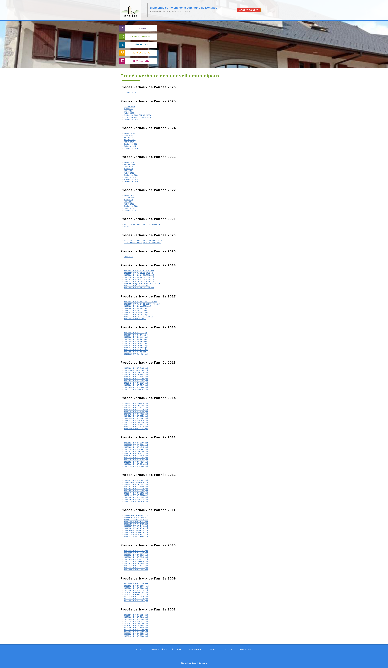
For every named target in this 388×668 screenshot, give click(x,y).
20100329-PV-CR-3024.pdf (136, 566)
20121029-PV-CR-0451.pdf (136, 484)
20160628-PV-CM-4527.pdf (136, 343)
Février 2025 (129, 107)
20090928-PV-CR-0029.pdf (136, 588)
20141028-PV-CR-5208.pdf (136, 405)
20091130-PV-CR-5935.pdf (136, 584)
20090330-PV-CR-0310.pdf (136, 597)
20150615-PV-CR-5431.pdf (136, 381)
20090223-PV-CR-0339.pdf (136, 599)
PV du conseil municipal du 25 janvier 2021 (143, 224)
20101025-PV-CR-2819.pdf (136, 555)
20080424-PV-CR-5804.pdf (136, 626)
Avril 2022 (128, 200)
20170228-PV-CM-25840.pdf (136, 315)
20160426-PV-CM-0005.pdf (136, 348)
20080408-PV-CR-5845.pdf (136, 628)
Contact (213, 649)
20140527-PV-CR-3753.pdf (136, 416)
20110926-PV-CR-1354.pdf (136, 522)
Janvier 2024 (129, 133)
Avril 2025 (128, 109)
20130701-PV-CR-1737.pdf (136, 453)
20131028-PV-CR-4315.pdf (136, 447)
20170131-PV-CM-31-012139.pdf (138, 317)
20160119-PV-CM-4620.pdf (136, 354)
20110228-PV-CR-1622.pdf (136, 534)
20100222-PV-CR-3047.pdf (136, 568)
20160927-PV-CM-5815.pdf (136, 339)
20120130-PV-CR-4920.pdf (136, 501)
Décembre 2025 (131, 119)
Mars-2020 (128, 257)
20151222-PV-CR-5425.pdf (136, 368)
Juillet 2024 (129, 142)
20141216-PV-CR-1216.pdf (136, 403)
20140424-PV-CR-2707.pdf (136, 418)
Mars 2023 (128, 167)
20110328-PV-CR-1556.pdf (136, 532)
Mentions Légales (159, 649)
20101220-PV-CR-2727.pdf (136, 551)
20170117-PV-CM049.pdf (135, 319)
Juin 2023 (128, 171)
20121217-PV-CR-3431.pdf (136, 480)
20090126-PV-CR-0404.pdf (136, 601)
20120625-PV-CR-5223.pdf (136, 491)
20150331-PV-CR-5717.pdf (136, 385)
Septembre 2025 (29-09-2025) (137, 117)
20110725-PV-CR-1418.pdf (136, 524)
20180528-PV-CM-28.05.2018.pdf (139, 281)
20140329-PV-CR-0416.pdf (136, 420)
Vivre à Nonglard (141, 36)
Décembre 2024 (131, 148)
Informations (141, 61)
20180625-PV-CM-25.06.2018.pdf (139, 279)
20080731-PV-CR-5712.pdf (136, 621)
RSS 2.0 (228, 649)
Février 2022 (129, 198)
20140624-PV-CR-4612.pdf (136, 414)
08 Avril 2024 (129, 138)
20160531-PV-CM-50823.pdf (136, 345)
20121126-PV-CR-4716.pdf (136, 482)
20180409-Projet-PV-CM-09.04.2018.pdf (142, 284)
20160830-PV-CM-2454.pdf (136, 341)
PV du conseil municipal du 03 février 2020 (143, 241)
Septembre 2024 (131, 144)
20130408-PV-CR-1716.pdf (136, 460)
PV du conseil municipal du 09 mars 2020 (142, 243)
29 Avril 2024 (129, 140)
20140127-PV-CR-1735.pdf (136, 427)
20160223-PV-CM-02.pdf (135, 352)
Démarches (141, 44)
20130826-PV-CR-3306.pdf (136, 451)
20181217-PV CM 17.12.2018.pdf (139, 271)
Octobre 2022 (130, 208)
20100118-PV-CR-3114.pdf (136, 570)
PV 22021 (128, 227)
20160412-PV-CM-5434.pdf (136, 350)
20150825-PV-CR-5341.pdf (136, 377)
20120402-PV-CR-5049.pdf (136, 497)
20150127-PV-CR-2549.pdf (136, 389)
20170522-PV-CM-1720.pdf (136, 310)
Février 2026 (130, 93)
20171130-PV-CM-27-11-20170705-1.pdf (142, 304)
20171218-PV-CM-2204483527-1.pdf (140, 302)
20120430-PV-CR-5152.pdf (136, 493)
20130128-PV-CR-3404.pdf (136, 466)
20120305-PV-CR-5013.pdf (136, 499)
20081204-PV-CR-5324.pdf (136, 615)
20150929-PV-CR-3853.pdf (136, 374)
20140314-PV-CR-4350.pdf (136, 422)
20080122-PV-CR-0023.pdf (136, 636)
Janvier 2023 (129, 162)
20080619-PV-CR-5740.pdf (136, 623)
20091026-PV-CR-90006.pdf (136, 586)
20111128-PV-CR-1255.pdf (136, 518)
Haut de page (246, 649)
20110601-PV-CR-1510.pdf (136, 528)
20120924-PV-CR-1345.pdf (136, 487)
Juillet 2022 (129, 204)
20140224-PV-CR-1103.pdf (136, 425)
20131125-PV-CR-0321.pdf (136, 445)
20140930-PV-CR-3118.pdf (136, 410)
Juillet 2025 (129, 113)
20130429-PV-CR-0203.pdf (136, 458)
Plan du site (195, 649)
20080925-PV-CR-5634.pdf (136, 619)
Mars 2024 (128, 136)
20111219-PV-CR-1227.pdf (136, 515)
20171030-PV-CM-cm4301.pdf (137, 306)
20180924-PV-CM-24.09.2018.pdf (139, 275)
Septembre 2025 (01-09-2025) (137, 115)
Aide (179, 649)
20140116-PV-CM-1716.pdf (136, 429)
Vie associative (141, 52)
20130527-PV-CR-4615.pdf (136, 456)
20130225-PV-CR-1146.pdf (136, 464)
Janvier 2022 (129, 195)
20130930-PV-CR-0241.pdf (136, 449)
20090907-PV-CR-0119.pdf (136, 590)
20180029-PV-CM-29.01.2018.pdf (139, 288)
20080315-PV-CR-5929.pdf (136, 632)
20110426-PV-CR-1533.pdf (136, 530)
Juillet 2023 (129, 173)
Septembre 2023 (131, 175)
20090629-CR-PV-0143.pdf (136, 592)
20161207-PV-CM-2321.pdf (136, 335)
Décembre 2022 (131, 210)
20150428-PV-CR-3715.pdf (136, 383)
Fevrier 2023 (129, 164)
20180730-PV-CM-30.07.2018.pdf (139, 277)
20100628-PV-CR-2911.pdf (136, 559)
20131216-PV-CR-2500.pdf (136, 443)
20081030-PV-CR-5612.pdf (136, 617)
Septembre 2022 (131, 206)
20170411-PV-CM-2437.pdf (136, 312)
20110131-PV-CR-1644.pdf (136, 537)
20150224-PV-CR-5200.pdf (136, 387)
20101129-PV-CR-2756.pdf (136, 553)
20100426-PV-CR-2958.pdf (136, 563)
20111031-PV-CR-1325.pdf (136, 520)
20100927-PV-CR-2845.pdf (136, 557)
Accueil (139, 649)
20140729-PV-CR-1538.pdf (136, 412)
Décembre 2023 (131, 181)
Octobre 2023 (130, 177)
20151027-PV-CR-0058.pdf (136, 372)
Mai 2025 (128, 111)
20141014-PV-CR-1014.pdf (136, 408)
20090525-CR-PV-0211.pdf (136, 594)
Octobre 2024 (130, 146)
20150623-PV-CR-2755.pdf (136, 379)
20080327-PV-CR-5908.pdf (136, 630)
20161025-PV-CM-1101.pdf (136, 337)
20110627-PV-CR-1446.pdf (136, 526)
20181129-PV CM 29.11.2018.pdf (138, 273)
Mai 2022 (128, 202)
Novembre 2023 (131, 179)
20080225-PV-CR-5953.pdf (136, 634)
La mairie (140, 28)
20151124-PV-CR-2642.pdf (136, 370)
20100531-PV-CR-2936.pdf (136, 561)
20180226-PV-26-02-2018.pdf (137, 286)
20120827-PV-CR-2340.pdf (136, 489)
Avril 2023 (128, 169)
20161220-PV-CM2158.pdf (135, 333)
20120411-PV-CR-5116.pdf (136, 495)
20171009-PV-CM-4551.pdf (136, 308)
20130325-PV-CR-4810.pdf (136, 462)
